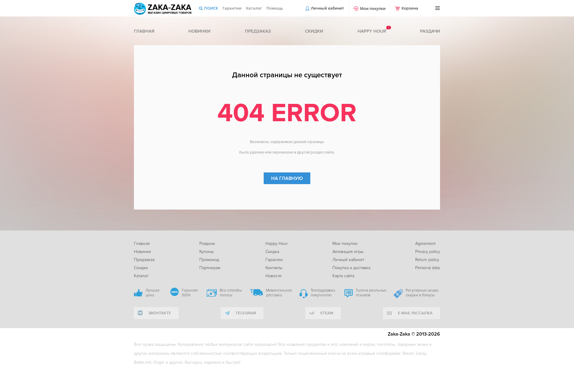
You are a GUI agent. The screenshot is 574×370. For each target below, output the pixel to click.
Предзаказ (258, 31)
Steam (326, 313)
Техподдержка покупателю (323, 293)
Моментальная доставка (279, 293)
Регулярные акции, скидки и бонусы (422, 293)
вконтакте (160, 313)
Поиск (211, 8)
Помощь (274, 8)
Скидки (314, 31)
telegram (246, 313)
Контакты (274, 267)
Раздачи (430, 31)
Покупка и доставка (351, 267)
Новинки (199, 31)
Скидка (272, 251)
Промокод (209, 259)
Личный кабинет (327, 8)
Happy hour (372, 31)
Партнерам (209, 267)
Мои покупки (373, 8)
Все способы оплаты (231, 293)
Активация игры (348, 251)
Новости (273, 275)
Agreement (425, 243)
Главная (144, 31)
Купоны (206, 251)
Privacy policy (427, 251)
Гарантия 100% (190, 293)
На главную (287, 178)
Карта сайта (343, 275)
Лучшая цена (152, 293)
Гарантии (232, 8)
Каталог (254, 8)
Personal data (427, 267)
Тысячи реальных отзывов (371, 293)
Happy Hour (276, 243)
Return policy (427, 259)
